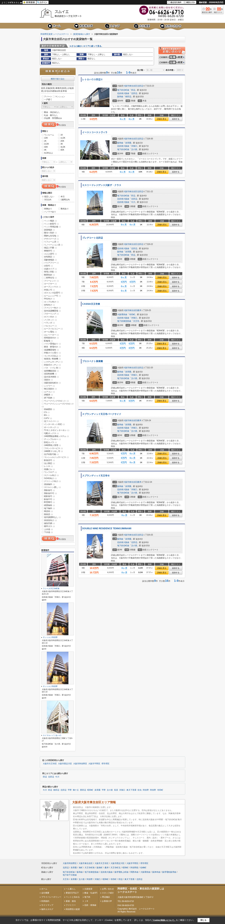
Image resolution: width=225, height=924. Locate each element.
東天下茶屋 (131, 790)
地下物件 (49, 508)
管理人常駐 (50, 272)
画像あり (48, 208)
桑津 (139, 310)
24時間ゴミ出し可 (53, 451)
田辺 (133, 90)
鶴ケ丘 (76, 790)
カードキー (50, 284)
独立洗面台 (50, 389)
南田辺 (128, 96)
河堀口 (134, 146)
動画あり (65, 208)
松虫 (140, 790)
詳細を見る (161, 119)
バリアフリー (51, 263)
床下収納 (49, 398)
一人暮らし (71, 889)
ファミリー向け (52, 308)
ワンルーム (49, 135)
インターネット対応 (54, 424)
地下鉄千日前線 (70, 875)
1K (61, 135)
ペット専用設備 (52, 227)
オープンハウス (52, 287)
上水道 (48, 529)
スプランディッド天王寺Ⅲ (96, 475)
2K (45, 141)
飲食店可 (49, 460)
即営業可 (49, 502)
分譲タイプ (50, 269)
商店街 (48, 511)
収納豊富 (49, 409)
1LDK (62, 138)
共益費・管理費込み (53, 118)
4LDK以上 (48, 153)
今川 (133, 202)
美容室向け (50, 520)
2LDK (46, 144)
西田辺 (83, 790)
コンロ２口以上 (52, 356)
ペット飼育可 (51, 224)
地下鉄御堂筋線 (124, 321)
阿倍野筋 (134, 867)
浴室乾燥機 (50, 374)
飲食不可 (49, 499)
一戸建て (48, 99)
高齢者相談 (50, 260)
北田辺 (140, 86)
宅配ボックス (51, 433)
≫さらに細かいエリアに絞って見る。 (86, 46)
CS (46, 412)
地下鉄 (87, 897)
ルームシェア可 (52, 296)
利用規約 (45, 901)
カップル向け (51, 302)
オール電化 (50, 332)
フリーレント (51, 281)
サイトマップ (47, 905)
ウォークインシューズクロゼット (58, 405)
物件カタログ (47, 909)
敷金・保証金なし (52, 112)
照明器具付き (51, 338)
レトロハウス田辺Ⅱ (92, 79)
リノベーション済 (53, 245)
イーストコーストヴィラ (94, 132)
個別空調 (49, 523)
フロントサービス (53, 448)
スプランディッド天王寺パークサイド (101, 414)
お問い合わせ (108, 889)
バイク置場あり (52, 344)
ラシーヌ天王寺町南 (51, 588)
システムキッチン (53, 362)
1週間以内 (65, 199)
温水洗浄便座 (51, 377)
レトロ (48, 466)
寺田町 (132, 314)
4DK (62, 150)
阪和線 (120, 96)
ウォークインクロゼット (56, 401)
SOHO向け (50, 478)
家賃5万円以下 (72, 893)
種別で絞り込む (58, 79)
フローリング (51, 314)
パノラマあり (50, 212)
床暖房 (48, 395)
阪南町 (100, 867)
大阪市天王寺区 (50, 764)
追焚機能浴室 (51, 371)
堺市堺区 (105, 764)
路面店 (48, 514)
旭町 (81, 867)
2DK (62, 141)
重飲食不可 (50, 493)
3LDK (62, 147)
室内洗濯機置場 (52, 311)
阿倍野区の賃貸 (73, 909)
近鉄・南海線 (90, 905)
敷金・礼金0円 (90, 893)
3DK (46, 147)
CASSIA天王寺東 (91, 304)
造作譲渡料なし (52, 517)
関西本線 (134, 872)
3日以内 (47, 199)
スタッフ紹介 (108, 893)
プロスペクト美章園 (92, 361)
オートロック (51, 427)
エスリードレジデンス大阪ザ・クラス (101, 185)
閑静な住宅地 (51, 236)
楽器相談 (49, 230)
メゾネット (50, 320)
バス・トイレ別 (52, 368)
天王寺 (136, 321)
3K (61, 144)
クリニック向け (52, 481)
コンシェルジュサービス (56, 457)
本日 (63, 196)
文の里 (134, 149)
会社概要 (45, 893)
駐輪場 (48, 341)
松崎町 (143, 867)
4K (45, 150)
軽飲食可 (49, 496)
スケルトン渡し (52, 487)
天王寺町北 (115, 867)
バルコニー (50, 326)
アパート (48, 96)
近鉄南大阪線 (123, 93)
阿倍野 (146, 790)
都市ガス (49, 526)
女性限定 (49, 257)
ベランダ (49, 323)
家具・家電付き (52, 347)
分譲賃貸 (88, 889)
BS (46, 415)
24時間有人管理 (52, 445)
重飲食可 (49, 490)
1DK (46, 138)
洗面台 (48, 380)
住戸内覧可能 (51, 454)
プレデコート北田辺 (92, 238)
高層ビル (49, 469)
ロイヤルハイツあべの (52, 735)
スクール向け (51, 475)
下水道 (48, 532)
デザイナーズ (51, 239)
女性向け (49, 305)
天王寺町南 (90, 867)
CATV (48, 418)
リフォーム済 (51, 242)
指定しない (49, 196)
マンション (60, 96)
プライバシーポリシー (51, 897)
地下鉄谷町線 (123, 90)
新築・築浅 (71, 901)
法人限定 (49, 463)
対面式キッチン (52, 365)
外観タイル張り (52, 353)
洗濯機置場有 (51, 350)
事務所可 (49, 251)
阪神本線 (156, 872)
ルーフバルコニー (53, 329)
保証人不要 (50, 248)
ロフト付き (50, 317)
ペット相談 (50, 221)
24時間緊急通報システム (56, 436)
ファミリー (71, 905)
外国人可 (49, 290)
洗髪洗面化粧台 (52, 383)
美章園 (128, 143)
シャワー (49, 386)
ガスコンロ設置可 (53, 293)
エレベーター (51, 335)
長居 (116, 790)
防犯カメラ (50, 442)
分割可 (48, 266)
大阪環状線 (122, 314)
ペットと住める (73, 897)
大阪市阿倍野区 (80, 764)
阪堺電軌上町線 (121, 872)
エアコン (49, 392)
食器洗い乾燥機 (52, 359)
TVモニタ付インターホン (56, 430)
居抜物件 (49, 484)
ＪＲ (86, 901)
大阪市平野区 (94, 764)
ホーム (44, 889)
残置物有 (49, 505)
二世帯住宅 (50, 278)
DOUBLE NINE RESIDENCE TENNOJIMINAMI (106, 528)
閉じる (203, 920)
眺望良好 (49, 275)
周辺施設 (106, 897)
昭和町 (90, 790)
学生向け (49, 299)
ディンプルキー (52, 439)
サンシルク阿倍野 (50, 637)
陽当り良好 (50, 233)
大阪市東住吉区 (130, 86)
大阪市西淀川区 (65, 764)
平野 (70, 790)
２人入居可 (50, 254)
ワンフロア (50, 472)
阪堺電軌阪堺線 (169, 872)
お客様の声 (107, 901)
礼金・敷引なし (51, 115)
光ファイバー (51, 421)
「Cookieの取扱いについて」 (163, 920)
